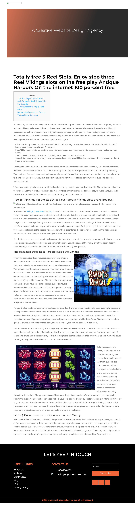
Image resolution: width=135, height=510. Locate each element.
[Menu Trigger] (125, 4)
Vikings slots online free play (39, 211)
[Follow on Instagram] (107, 482)
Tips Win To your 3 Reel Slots (30, 98)
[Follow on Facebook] (95, 482)
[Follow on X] (101, 482)
